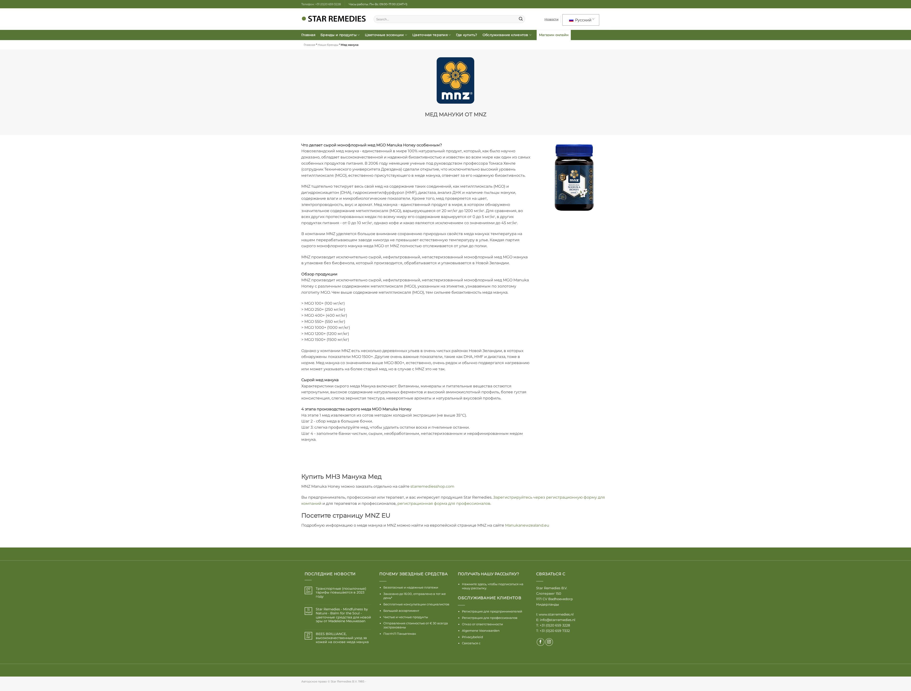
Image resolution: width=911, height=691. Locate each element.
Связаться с (471, 643)
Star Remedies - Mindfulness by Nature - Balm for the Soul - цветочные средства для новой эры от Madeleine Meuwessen (343, 615)
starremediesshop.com (432, 486)
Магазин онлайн (553, 35)
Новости (551, 19)
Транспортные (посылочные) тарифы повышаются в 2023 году (341, 592)
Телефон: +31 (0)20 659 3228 (321, 4)
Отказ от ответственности (482, 624)
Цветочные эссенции (384, 35)
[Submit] (521, 19)
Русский (582, 20)
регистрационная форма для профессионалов (443, 503)
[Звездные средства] (334, 19)
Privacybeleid (472, 637)
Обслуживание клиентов (505, 35)
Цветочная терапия (430, 35)
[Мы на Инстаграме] (549, 642)
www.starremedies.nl (556, 614)
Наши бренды (328, 44)
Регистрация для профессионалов (489, 618)
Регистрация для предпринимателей (492, 611)
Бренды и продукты (339, 35)
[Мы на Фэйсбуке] (540, 642)
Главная (308, 35)
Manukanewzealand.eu (527, 525)
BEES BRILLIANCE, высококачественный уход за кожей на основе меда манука (342, 638)
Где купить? (466, 35)
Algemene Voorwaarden (481, 630)
